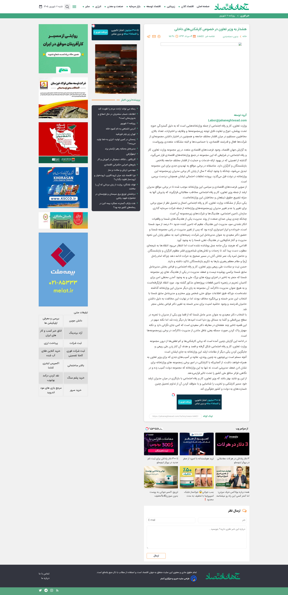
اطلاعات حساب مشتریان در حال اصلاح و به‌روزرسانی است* (117, 116)
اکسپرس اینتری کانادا (51, 365)
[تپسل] (173, 395)
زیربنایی (171, 6)
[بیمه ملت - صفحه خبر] (63, 269)
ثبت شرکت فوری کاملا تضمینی (76, 353)
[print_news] (159, 36)
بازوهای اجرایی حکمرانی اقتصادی (120, 165)
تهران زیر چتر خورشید (126, 134)
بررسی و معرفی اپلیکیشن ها (51, 320)
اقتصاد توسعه (153, 6)
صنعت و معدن (115, 6)
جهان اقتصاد (148, 573)
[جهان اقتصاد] (231, 6)
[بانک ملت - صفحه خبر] (63, 220)
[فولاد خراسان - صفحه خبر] (63, 187)
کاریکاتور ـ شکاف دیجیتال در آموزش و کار (117, 160)
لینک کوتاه (208, 416)
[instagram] (51, 591)
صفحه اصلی (203, 6)
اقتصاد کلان (187, 6)
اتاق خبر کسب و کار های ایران (51, 333)
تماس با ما (44, 574)
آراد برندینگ (75, 333)
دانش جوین (75, 321)
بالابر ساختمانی (76, 365)
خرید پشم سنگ (75, 378)
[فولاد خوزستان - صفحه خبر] (63, 142)
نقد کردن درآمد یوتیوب (51, 378)
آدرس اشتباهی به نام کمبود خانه (219, 16)
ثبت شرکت (76, 343)
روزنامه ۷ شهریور (128, 124)
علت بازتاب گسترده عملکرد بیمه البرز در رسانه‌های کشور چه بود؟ (118, 205)
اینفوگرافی (131, 154)
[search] (67, 7)
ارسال (156, 556)
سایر (87, 6)
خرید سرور (75, 390)
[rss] (57, 591)
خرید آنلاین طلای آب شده (51, 353)
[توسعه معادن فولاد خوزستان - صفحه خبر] (63, 97)
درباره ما (45, 578)
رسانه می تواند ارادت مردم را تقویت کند (117, 109)
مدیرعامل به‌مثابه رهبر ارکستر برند (120, 149)
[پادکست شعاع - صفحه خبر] (63, 48)
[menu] (74, 6)
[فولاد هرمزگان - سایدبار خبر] (116, 69)
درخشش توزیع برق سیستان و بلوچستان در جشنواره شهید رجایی (115, 196)
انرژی (98, 6)
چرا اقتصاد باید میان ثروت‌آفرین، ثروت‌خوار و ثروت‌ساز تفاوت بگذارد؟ (115, 178)
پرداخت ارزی (51, 343)
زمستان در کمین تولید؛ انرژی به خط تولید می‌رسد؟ (116, 142)
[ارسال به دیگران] (154, 36)
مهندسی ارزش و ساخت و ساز (122, 170)
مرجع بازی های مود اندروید (51, 390)
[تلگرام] (149, 36)
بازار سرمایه (135, 6)
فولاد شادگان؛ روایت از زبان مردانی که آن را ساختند (115, 187)
